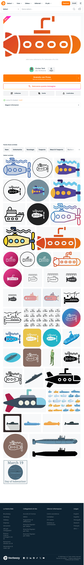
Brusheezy (6, 513)
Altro (73, 528)
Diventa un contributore (51, 523)
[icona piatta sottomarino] (24, 400)
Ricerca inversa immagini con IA (8, 535)
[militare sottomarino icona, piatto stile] (12, 422)
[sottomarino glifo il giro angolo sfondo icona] (32, 337)
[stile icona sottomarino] (58, 237)
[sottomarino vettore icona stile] (27, 258)
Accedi (74, 3)
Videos (27, 3)
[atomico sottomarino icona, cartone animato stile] (32, 422)
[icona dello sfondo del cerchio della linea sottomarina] (15, 445)
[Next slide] (76, 148)
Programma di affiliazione (28, 520)
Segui (51, 70)
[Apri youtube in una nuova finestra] (43, 557)
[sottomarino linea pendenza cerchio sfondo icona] (71, 317)
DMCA (25, 516)
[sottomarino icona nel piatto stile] (72, 422)
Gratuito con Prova (42, 78)
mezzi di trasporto (56, 149)
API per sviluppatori (7, 529)
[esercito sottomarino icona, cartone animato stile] (52, 422)
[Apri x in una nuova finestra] (40, 557)
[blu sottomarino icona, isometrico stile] (72, 337)
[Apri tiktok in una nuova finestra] (37, 557)
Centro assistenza (53, 513)
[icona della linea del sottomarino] (13, 377)
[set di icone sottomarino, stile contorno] (41, 317)
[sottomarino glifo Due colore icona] (12, 337)
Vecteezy (6, 516)
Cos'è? (20, 100)
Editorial (38, 3)
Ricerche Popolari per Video (29, 534)
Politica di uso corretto (70, 559)
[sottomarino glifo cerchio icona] (52, 337)
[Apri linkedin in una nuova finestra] (30, 557)
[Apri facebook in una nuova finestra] (24, 557)
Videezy (6, 519)
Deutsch (75, 522)
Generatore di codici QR (8, 546)
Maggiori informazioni (12, 104)
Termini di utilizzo (60, 557)
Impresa (6, 522)
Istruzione (6, 525)
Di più (47, 3)
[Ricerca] (74, 9)
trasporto (42, 149)
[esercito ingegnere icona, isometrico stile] (52, 357)
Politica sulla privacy (73, 557)
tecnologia (30, 149)
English (74, 513)
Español (75, 516)
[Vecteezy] (3, 3)
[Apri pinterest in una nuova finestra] (34, 557)
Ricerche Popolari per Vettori (29, 524)
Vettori (9, 3)
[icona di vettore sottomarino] (17, 167)
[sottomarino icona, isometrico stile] (12, 357)
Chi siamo (50, 519)
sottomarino (17, 149)
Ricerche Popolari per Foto (29, 529)
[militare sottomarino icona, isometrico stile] (33, 377)
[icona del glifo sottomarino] (72, 357)
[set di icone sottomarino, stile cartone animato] (64, 400)
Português (75, 519)
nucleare (71, 149)
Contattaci (50, 516)
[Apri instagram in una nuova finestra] (27, 557)
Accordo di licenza (29, 513)
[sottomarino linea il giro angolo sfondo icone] (32, 357)
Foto (18, 3)
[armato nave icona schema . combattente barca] (14, 213)
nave (7, 149)
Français (75, 525)
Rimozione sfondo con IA (8, 542)
